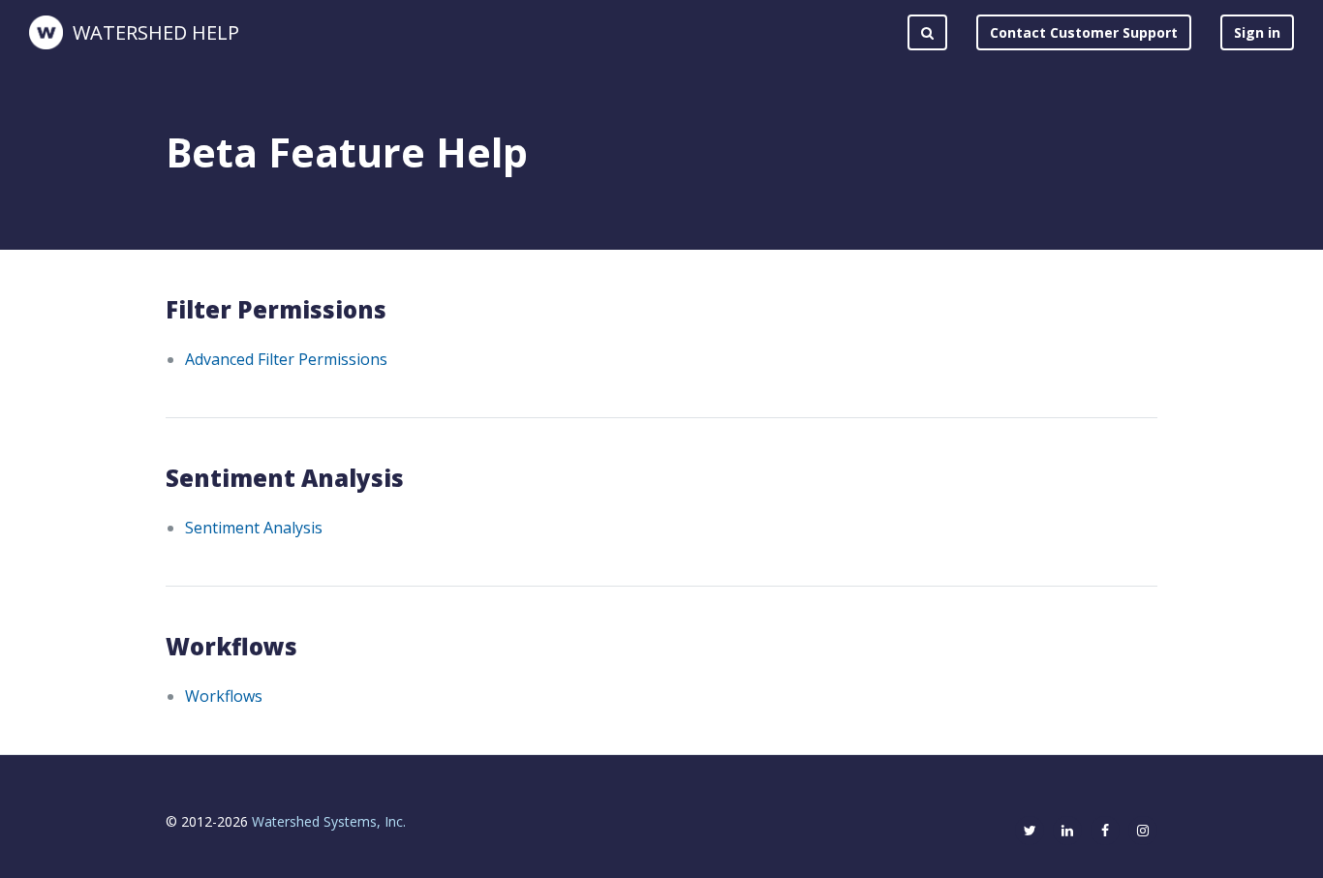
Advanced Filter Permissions (286, 359)
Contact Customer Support (1084, 32)
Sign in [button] (1257, 32)
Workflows (223, 696)
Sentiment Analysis (254, 527)
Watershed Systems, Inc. (329, 821)
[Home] (46, 32)
